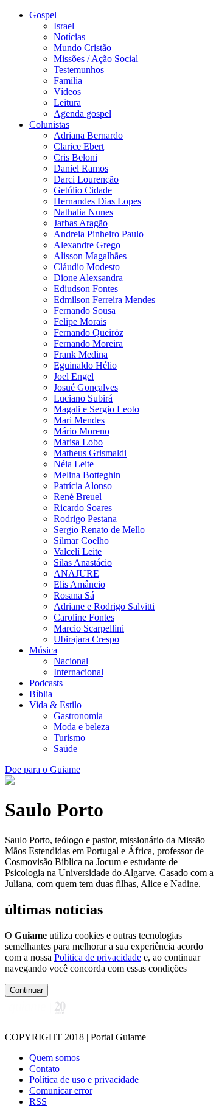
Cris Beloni (75, 157)
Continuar (26, 990)
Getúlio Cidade (83, 190)
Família (68, 80)
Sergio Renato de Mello (99, 529)
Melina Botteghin (87, 475)
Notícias (69, 37)
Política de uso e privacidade (84, 1079)
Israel (64, 26)
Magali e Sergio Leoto (96, 409)
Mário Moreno (81, 431)
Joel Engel (74, 376)
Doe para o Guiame (42, 769)
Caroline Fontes (84, 617)
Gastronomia (78, 716)
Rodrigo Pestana (85, 518)
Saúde (65, 748)
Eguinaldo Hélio (85, 365)
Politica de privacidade (97, 957)
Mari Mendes (79, 420)
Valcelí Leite (78, 551)
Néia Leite (74, 464)
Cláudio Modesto (87, 267)
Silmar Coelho (81, 540)
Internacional (78, 672)
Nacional (71, 661)
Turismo (69, 737)
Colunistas (49, 124)
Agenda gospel (82, 113)
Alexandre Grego (87, 245)
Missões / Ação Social (96, 59)
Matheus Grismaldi (90, 453)
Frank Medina (81, 354)
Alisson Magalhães (90, 256)
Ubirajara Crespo (86, 639)
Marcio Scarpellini (89, 628)
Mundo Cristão (82, 48)
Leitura (67, 102)
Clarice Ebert (79, 146)
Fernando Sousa (85, 310)
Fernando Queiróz (88, 332)
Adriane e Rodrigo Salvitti (104, 606)
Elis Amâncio (79, 584)
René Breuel (78, 497)
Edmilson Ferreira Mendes (104, 299)
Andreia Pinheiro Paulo (99, 234)
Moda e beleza (81, 727)
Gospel (43, 15)
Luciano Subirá (83, 398)
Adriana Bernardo (88, 135)
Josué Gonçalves (86, 387)
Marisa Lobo (78, 442)
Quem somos (54, 1058)
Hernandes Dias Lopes (97, 201)
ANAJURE (76, 573)
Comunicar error (60, 1090)
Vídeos (67, 91)
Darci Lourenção (86, 179)
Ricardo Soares (83, 508)
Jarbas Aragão (81, 223)
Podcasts (46, 683)
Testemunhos (79, 69)
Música (43, 650)
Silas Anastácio (83, 562)
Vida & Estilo (55, 705)
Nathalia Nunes (83, 212)
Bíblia (40, 694)
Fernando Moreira (88, 343)
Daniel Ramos (81, 168)
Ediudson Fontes (86, 289)
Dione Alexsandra (88, 278)
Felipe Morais (80, 321)
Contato (44, 1068)
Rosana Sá (74, 595)
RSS (38, 1101)
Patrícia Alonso (83, 486)
